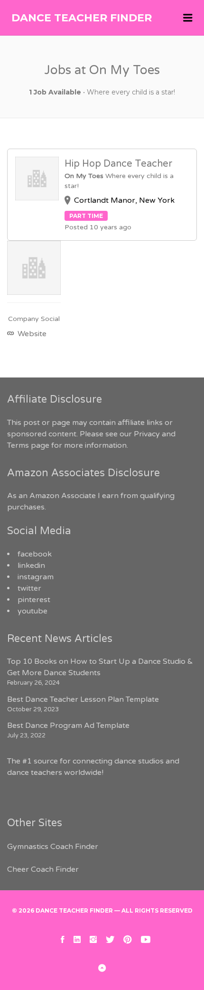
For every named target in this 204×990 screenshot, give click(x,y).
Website (31, 334)
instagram (36, 577)
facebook (35, 554)
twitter (29, 588)
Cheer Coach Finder (43, 869)
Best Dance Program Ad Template (68, 725)
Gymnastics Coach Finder (52, 846)
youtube (32, 611)
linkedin (31, 565)
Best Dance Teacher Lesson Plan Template (83, 699)
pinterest (34, 599)
